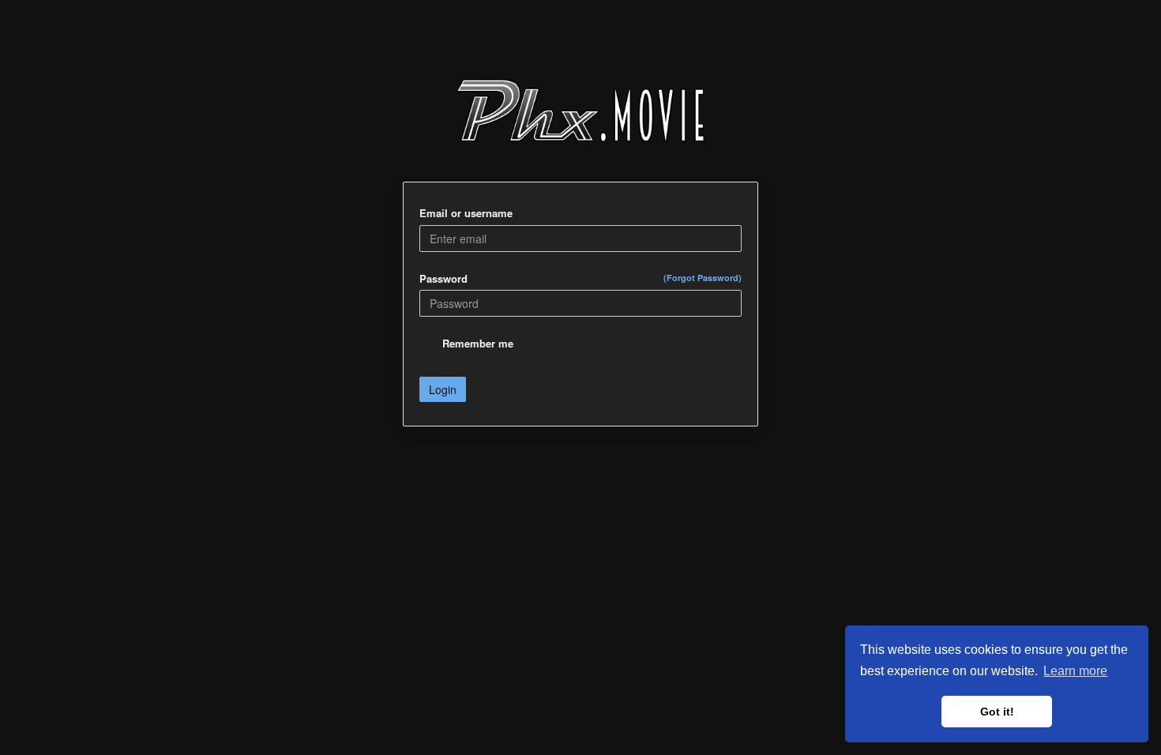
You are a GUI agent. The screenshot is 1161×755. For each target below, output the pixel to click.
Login (443, 389)
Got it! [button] (997, 711)
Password (580, 279)
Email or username (466, 213)
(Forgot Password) (702, 278)
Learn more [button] (1075, 671)
